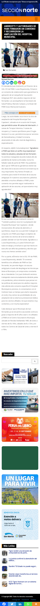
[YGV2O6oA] (20, 400)
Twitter (33, 600)
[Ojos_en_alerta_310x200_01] (20, 458)
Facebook (25, 600)
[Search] (35, 361)
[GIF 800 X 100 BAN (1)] (20, 112)
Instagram (16, 600)
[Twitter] (7, 82)
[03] (20, 376)
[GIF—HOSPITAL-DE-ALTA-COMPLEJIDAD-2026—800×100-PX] (20, 76)
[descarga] (20, 489)
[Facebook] (3, 82)
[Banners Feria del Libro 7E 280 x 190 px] (20, 429)
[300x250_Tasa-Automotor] (20, 524)
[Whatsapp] (15, 82)
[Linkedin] (11, 82)
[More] (23, 82)
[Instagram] (19, 82)
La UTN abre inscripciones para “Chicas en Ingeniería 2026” (20, 2)
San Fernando (10, 70)
